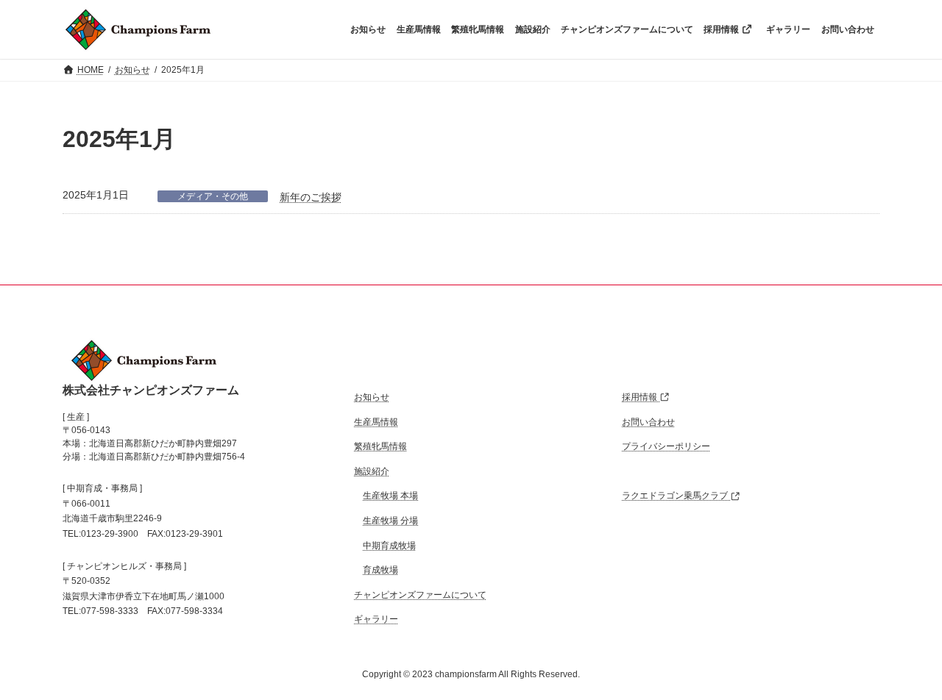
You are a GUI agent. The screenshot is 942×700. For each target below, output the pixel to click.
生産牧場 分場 (390, 520)
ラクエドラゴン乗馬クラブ (676, 496)
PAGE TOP (906, 661)
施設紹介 (371, 471)
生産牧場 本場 (390, 496)
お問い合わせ (648, 422)
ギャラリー (376, 620)
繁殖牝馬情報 (380, 446)
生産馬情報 (376, 422)
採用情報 (640, 397)
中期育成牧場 (389, 545)
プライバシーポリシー (666, 446)
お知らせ (371, 397)
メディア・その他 (212, 196)
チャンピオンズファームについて (420, 595)
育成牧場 (380, 570)
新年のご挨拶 (310, 197)
